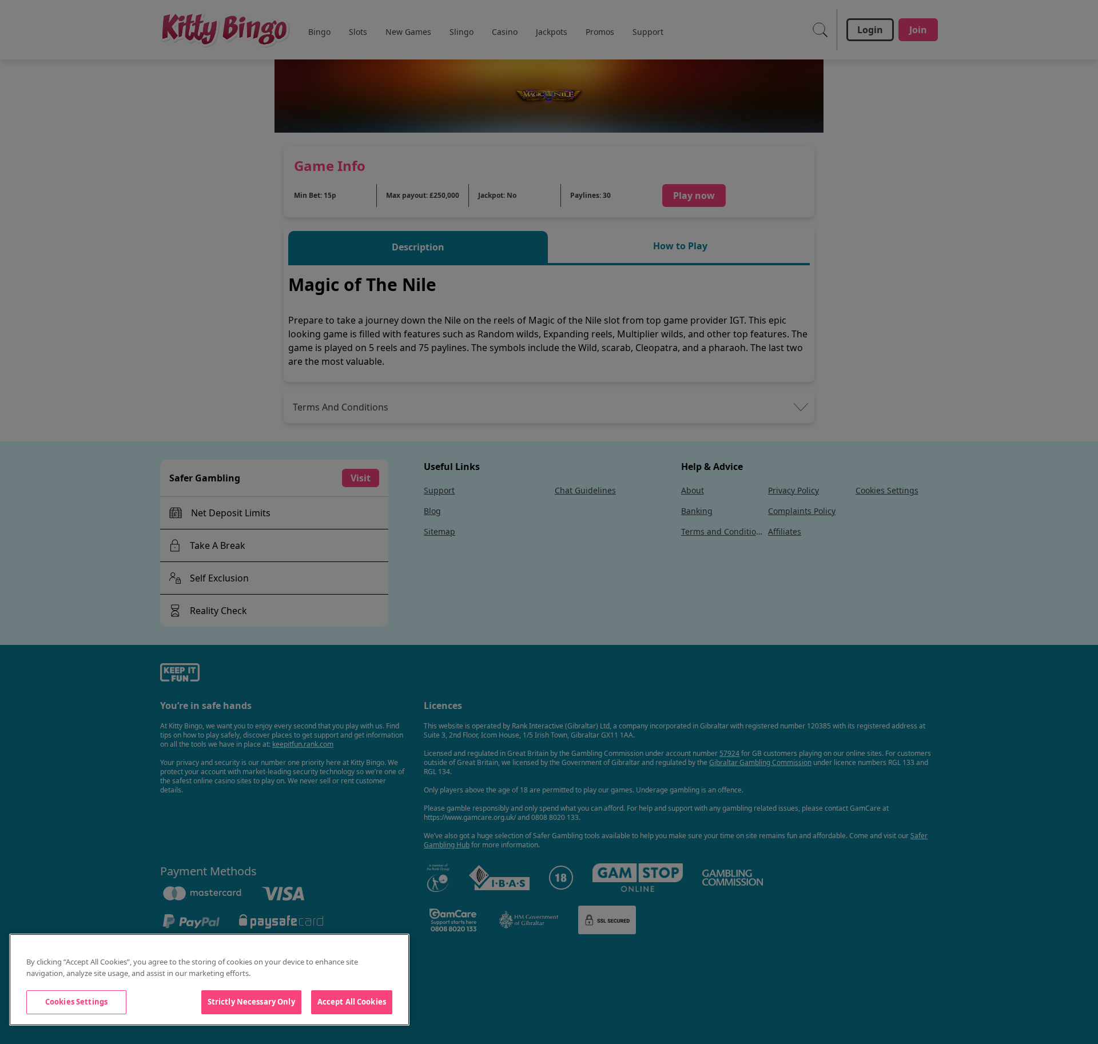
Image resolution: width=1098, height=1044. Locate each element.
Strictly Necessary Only (251, 1002)
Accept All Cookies (351, 1002)
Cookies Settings (76, 1002)
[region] (209, 980)
